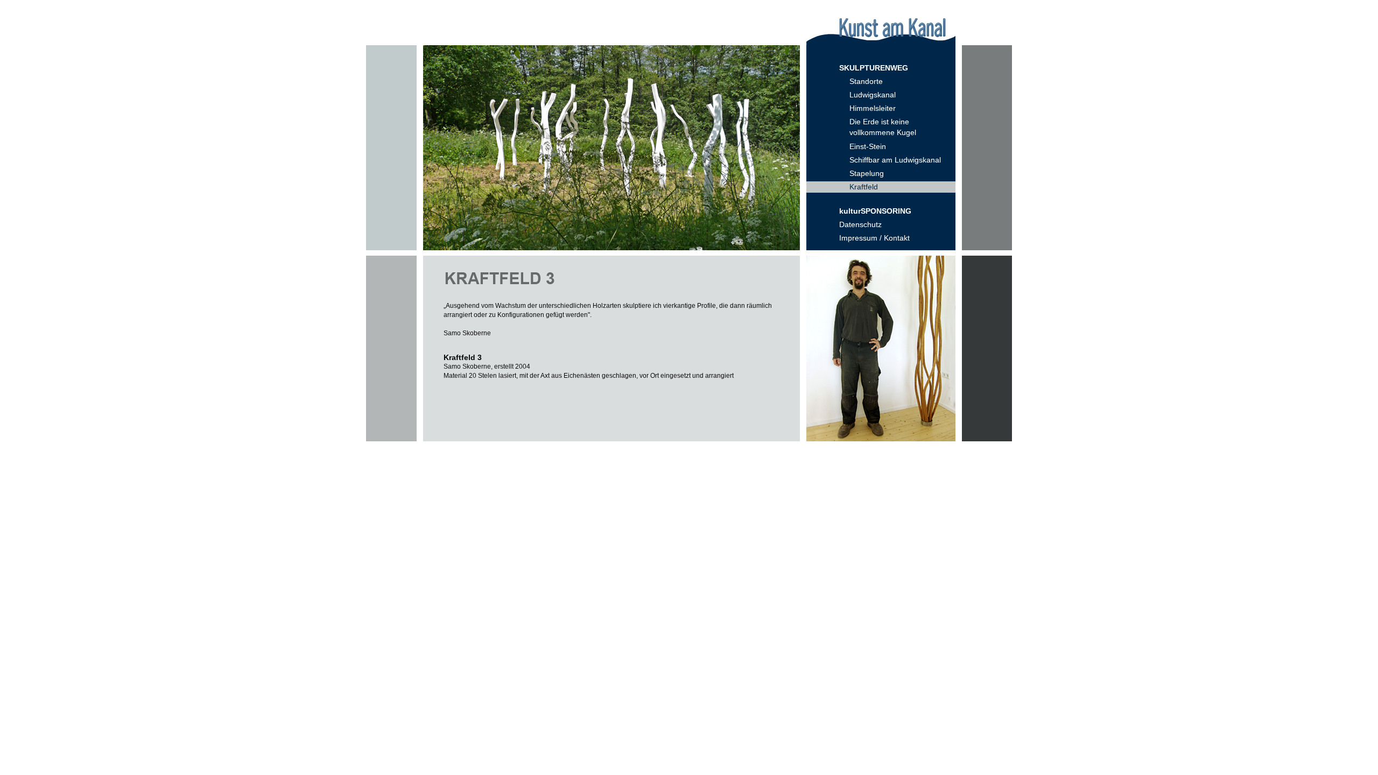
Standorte (866, 81)
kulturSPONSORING (875, 211)
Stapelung (866, 173)
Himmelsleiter (872, 108)
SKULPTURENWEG (873, 68)
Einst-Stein (867, 146)
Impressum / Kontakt (874, 238)
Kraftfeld (863, 186)
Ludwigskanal (872, 94)
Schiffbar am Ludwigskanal (895, 160)
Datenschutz (860, 224)
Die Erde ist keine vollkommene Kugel (882, 127)
